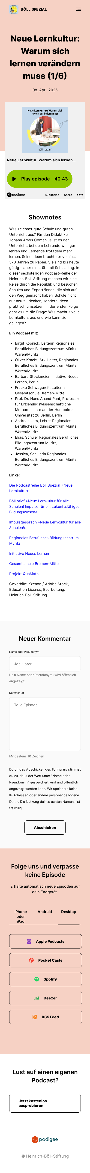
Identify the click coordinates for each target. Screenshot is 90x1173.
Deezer (50, 998)
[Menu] (78, 9)
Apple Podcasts (50, 941)
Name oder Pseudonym (24, 651)
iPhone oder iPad (21, 916)
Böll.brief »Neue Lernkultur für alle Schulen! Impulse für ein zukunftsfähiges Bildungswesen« (44, 506)
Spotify (50, 979)
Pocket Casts (50, 960)
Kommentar (16, 692)
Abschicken (45, 827)
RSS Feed (50, 1017)
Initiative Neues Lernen (29, 553)
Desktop (68, 911)
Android (45, 911)
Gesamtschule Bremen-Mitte (34, 563)
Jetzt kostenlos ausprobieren (33, 1103)
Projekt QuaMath (24, 573)
